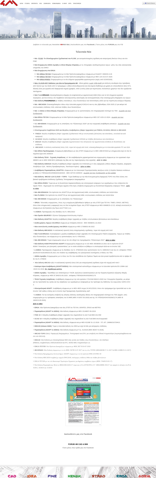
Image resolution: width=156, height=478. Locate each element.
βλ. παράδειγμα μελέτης (53, 269)
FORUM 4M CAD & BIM (78, 444)
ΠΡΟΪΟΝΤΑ (34, 3)
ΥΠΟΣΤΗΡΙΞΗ (77, 3)
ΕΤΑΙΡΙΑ (27, 3)
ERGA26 (45, 95)
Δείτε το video (102, 160)
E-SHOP (64, 3)
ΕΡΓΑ (69, 3)
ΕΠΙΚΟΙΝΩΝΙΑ (56, 3)
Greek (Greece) (150, 3)
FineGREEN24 (49, 101)
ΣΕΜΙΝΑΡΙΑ (47, 3)
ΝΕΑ (40, 3)
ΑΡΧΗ (21, 3)
